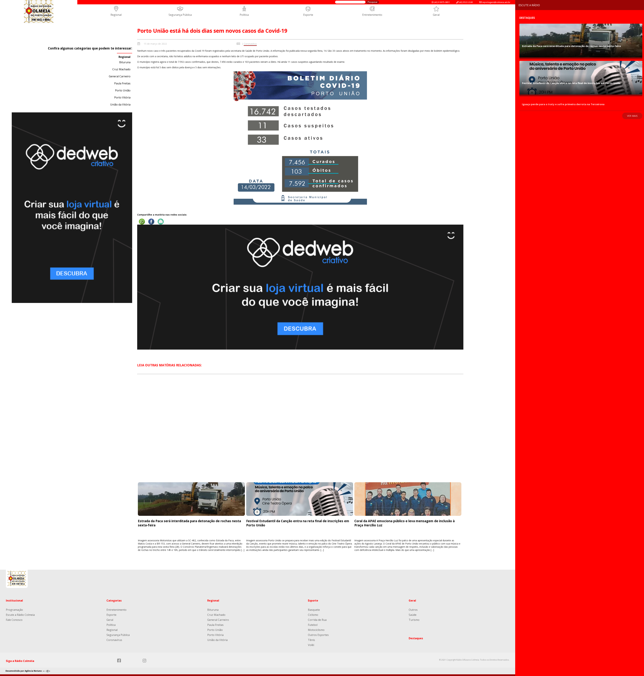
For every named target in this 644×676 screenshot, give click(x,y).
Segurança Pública (180, 15)
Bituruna (124, 62)
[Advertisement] (300, 431)
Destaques (416, 638)
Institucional (14, 600)
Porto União (122, 90)
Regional (116, 15)
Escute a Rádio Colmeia (20, 615)
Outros (413, 610)
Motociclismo (316, 630)
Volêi (311, 645)
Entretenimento (372, 15)
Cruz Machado (121, 69)
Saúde (412, 615)
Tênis (311, 640)
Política (244, 15)
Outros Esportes (318, 635)
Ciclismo (313, 615)
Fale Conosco (14, 620)
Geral (436, 15)
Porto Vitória (122, 97)
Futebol (312, 625)
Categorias (114, 600)
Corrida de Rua (317, 620)
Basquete (314, 610)
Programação (14, 610)
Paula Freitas (122, 83)
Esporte (308, 15)
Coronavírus (250, 43)
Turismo (414, 620)
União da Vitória (120, 104)
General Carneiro (119, 76)
